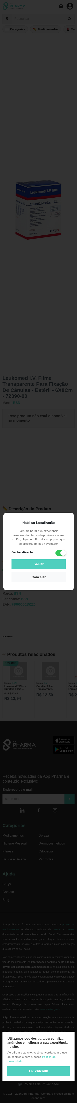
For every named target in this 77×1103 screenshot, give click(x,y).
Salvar (39, 564)
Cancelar (39, 577)
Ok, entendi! (38, 1071)
